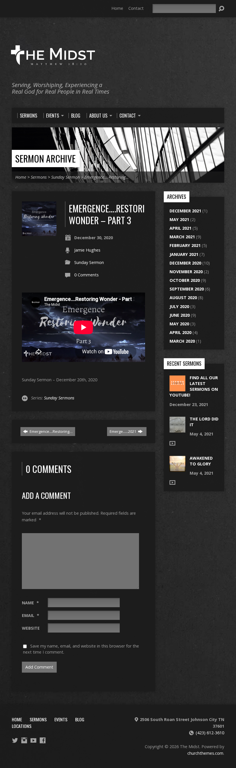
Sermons (39, 177)
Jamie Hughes (87, 250)
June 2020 (180, 315)
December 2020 (185, 263)
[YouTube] (33, 740)
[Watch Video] (172, 443)
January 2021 (184, 254)
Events (60, 719)
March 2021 (182, 236)
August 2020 (183, 297)
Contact (136, 8)
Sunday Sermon (65, 177)
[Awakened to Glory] (177, 468)
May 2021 (179, 219)
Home (117, 8)
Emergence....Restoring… (51, 431)
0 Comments (86, 275)
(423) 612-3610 (210, 732)
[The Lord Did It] (177, 429)
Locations (21, 725)
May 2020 (179, 324)
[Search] (221, 9)
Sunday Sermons (59, 398)
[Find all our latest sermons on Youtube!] (177, 388)
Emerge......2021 (123, 431)
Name (30, 602)
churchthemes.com (205, 753)
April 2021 (180, 228)
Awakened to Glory (201, 461)
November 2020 (186, 271)
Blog (79, 719)
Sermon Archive (45, 158)
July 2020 (179, 306)
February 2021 (185, 245)
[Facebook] (42, 740)
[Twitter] (15, 740)
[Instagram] (24, 740)
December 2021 (185, 211)
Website (31, 628)
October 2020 (185, 280)
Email (30, 615)
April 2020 (180, 332)
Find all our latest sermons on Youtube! (194, 386)
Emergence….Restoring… (106, 177)
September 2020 (187, 289)
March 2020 (182, 341)
